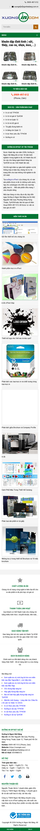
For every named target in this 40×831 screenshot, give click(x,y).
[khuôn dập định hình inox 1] (30, 75)
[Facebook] (5, 776)
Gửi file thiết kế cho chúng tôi (13, 237)
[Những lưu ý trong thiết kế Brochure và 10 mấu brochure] (20, 541)
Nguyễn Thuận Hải (9, 788)
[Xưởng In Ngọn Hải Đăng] (20, 17)
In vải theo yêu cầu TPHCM (14, 712)
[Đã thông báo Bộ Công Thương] (20, 815)
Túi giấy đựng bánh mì (13, 127)
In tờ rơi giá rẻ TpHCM (14, 116)
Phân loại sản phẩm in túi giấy (13, 521)
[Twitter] (12, 776)
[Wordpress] (20, 776)
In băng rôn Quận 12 (13, 130)
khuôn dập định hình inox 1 (30, 84)
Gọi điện (10, 829)
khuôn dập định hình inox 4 (10, 65)
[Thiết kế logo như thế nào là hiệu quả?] (20, 322)
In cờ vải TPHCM (12, 113)
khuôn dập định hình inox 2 (10, 84)
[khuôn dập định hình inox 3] (30, 56)
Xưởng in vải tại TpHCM (13, 715)
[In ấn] (20, 443)
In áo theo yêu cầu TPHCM (16, 134)
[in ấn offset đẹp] (20, 287)
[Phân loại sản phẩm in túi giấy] (20, 507)
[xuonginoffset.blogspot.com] (28, 776)
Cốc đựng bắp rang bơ (12, 689)
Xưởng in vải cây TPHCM (13, 709)
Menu (4, 35)
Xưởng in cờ (10, 137)
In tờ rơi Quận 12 (11, 120)
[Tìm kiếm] (35, 27)
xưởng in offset (12, 180)
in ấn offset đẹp (8, 303)
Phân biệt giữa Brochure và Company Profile (19, 427)
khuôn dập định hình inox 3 (30, 65)
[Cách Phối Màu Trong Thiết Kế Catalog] (20, 475)
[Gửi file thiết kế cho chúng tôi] (20, 227)
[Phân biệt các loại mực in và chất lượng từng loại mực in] (20, 361)
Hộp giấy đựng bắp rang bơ (14, 692)
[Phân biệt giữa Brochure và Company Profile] (20, 407)
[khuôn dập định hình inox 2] (10, 75)
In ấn (3, 457)
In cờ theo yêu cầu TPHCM (14, 706)
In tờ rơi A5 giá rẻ (12, 123)
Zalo (30, 829)
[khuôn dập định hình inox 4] (10, 56)
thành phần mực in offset (11, 268)
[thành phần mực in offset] (20, 253)
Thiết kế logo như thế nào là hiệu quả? (16, 338)
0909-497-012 (32, 2)
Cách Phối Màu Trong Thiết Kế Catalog (17, 490)
